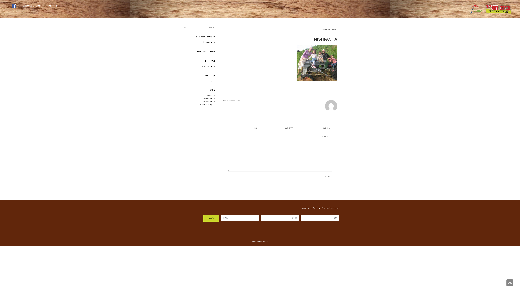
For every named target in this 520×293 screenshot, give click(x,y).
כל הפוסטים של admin (231, 101)
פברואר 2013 (207, 66)
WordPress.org (206, 105)
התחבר (209, 96)
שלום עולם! (207, 42)
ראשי (335, 29)
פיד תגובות (207, 102)
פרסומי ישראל (256, 241)
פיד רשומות (207, 99)
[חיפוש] (185, 27)
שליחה (211, 218)
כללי (210, 81)
